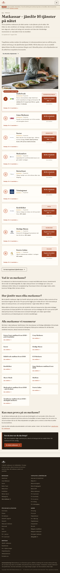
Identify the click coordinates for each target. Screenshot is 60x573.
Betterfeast (21, 171)
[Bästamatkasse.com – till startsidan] (3, 3)
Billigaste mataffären (36, 529)
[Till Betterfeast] (12, 174)
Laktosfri (4, 531)
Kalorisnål (4, 526)
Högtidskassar (34, 521)
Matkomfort (21, 154)
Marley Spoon (5, 494)
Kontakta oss (5, 556)
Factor (19, 133)
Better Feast (5, 486)
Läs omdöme (49, 104)
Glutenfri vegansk (6, 518)
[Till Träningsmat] (12, 191)
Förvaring (33, 511)
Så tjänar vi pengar (14, 8)
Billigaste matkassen (36, 531)
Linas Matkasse (22, 115)
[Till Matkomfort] (12, 157)
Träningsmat (21, 190)
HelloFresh (21, 94)
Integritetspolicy (6, 551)
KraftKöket (21, 208)
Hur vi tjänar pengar (7, 548)
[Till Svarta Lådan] (12, 253)
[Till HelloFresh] (12, 99)
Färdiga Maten (22, 229)
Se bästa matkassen (12, 445)
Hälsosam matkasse (7, 524)
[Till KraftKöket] (12, 211)
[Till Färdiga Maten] (12, 232)
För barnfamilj (34, 496)
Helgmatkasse (34, 516)
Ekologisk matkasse (36, 534)
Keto (3, 529)
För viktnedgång (35, 504)
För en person (34, 499)
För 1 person (5, 534)
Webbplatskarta (6, 553)
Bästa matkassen (35, 491)
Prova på (33, 513)
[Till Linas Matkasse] (12, 118)
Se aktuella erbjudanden (10, 53)
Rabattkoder (5, 546)
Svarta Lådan (21, 250)
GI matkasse (5, 516)
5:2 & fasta (4, 511)
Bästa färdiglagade (36, 486)
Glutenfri (4, 521)
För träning (34, 501)
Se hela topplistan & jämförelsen (13, 269)
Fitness (3, 513)
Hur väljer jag (34, 518)
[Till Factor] (12, 137)
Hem (3, 12)
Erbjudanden (34, 524)
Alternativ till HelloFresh (37, 478)
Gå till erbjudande (49, 116)
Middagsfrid (5, 496)
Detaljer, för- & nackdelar (10, 108)
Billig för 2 (33, 481)
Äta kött (33, 526)
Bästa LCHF (34, 488)
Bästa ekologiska (35, 483)
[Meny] (56, 2)
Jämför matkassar (6, 543)
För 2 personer (35, 494)
